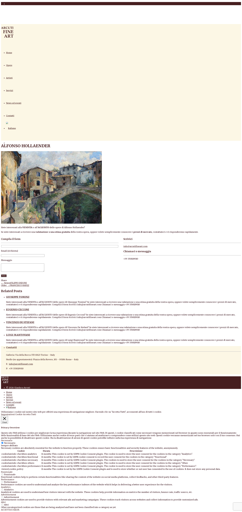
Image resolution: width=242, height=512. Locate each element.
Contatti (10, 115)
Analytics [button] (6, 487)
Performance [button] (7, 479)
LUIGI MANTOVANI (18, 334)
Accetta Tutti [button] (29, 414)
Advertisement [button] (8, 494)
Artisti (9, 78)
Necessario (9, 443)
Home (9, 52)
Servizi (9, 90)
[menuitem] (11, 128)
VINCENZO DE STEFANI (20, 322)
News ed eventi (13, 103)
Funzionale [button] (6, 472)
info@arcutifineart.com (135, 246)
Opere (9, 65)
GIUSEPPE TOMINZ (17, 297)
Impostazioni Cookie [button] (11, 414)
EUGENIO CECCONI (17, 309)
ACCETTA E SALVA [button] (10, 509)
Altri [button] (3, 502)
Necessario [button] (6, 440)
